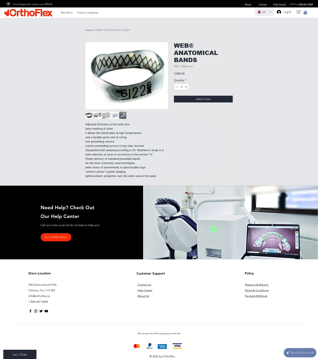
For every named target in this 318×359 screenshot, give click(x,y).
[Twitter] (41, 311)
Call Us (301, 4)
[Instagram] (36, 311)
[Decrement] (176, 87)
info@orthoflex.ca (39, 296)
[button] (305, 12)
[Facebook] (30, 311)
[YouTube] (46, 311)
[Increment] (186, 87)
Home (89, 30)
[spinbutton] (181, 87)
